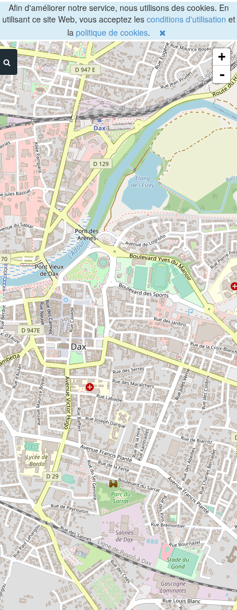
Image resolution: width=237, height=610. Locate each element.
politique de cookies (112, 32)
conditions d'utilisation (186, 19)
